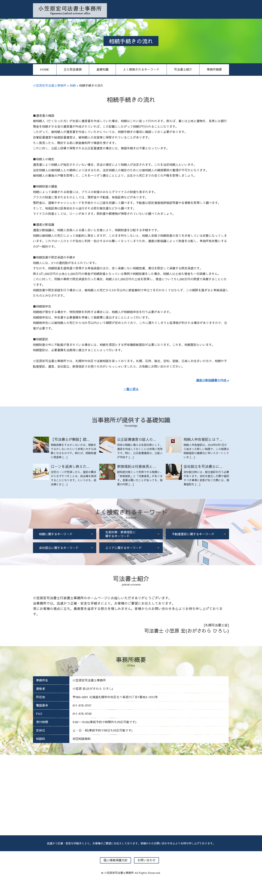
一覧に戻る (131, 389)
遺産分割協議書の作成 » (212, 380)
